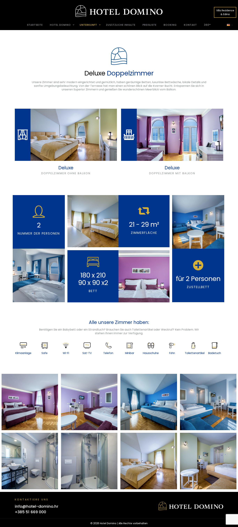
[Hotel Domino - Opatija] (119, 11)
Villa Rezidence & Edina (225, 12)
